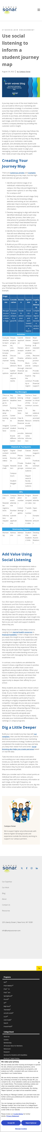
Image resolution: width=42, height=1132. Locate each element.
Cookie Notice (18, 1114)
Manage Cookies (21, 1129)
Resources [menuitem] (6, 911)
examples (32, 173)
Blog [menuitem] (3, 893)
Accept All (11, 1123)
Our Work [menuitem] (5, 887)
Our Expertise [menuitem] (7, 882)
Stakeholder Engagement (18, 30)
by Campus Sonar (23, 71)
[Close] (39, 1062)
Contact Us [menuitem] (6, 905)
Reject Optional (31, 1123)
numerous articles (17, 173)
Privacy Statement (12, 1116)
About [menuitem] (4, 899)
